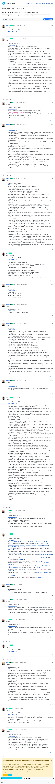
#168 (52, 253)
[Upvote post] (50, 35)
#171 (52, 323)
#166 (52, 124)
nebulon (8, 25)
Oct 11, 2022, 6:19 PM (21, 380)
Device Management (36, 566)
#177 (52, 599)
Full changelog (11, 31)
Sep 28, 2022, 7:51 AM (20, 253)
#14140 (40, 545)
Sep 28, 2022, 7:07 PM (22, 304)
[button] (2, 782)
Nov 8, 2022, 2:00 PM (21, 645)
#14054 (37, 567)
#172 (52, 380)
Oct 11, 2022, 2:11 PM (21, 323)
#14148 (10, 570)
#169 (52, 284)
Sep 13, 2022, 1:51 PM (21, 124)
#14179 (12, 575)
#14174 (16, 546)
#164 (52, 38)
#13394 (32, 542)
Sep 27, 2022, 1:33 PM (21, 178)
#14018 (21, 559)
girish (7, 253)
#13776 (10, 545)
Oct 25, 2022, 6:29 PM (20, 510)
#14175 (43, 542)
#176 (52, 584)
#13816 (10, 550)
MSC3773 (45, 543)
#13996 (18, 553)
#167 (52, 178)
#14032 (46, 562)
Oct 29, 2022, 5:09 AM (22, 599)
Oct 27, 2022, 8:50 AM (21, 584)
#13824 (16, 545)
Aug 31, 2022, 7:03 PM (21, 25)
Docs (47, 3)
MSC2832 (10, 553)
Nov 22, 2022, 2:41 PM (20, 708)
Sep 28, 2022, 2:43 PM (22, 284)
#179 (52, 645)
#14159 (46, 545)
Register (5, 774)
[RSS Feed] (49, 15)
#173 (52, 397)
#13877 (22, 545)
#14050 (34, 545)
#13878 (28, 545)
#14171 (38, 542)
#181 (52, 708)
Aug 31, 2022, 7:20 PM (21, 38)
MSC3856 (16, 542)
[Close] (51, 760)
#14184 (10, 564)
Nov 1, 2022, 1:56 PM (20, 619)
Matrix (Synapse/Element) (18, 15)
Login (10, 774)
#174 (52, 510)
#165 (52, 102)
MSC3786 (43, 554)
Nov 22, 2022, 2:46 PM (21, 729)
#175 (52, 533)
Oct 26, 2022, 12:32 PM (22, 533)
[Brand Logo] (3, 3)
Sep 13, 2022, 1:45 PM (21, 102)
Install (51, 3)
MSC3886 (42, 558)
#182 (52, 729)
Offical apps (29, 3)
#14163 (10, 546)
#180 (52, 662)
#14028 (38, 561)
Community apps (37, 3)
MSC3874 (23, 569)
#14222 (21, 546)
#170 (52, 304)
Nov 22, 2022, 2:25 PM (21, 662)
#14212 (38, 577)
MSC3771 (37, 543)
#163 (52, 25)
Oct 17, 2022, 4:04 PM (21, 397)
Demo (43, 3)
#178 (52, 619)
